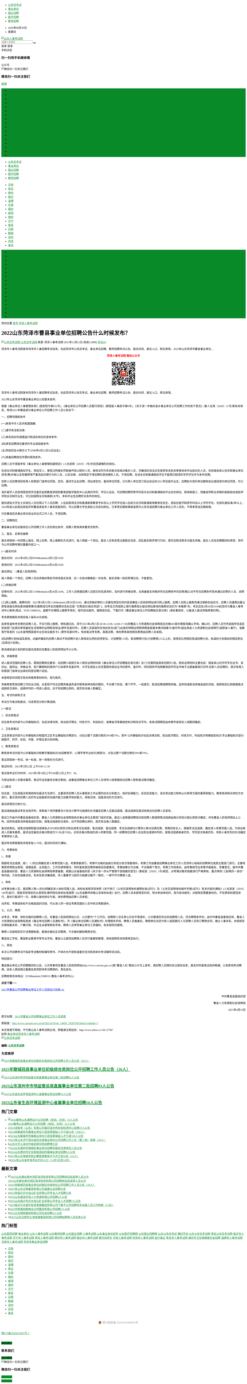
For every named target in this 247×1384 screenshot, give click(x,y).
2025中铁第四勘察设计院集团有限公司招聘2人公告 (39, 1209)
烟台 (10, 118)
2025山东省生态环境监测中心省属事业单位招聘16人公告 (51, 1102)
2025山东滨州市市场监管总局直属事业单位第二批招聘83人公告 (57, 1086)
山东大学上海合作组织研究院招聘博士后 (33, 1144)
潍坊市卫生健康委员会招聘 (204, 1237)
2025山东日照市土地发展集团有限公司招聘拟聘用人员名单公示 (48, 1217)
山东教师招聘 (57, 1233)
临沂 (10, 106)
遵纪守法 (182, 1233)
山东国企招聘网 (147, 1233)
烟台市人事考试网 (87, 1237)
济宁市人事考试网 (23, 1237)
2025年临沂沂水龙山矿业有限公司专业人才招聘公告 (40, 1193)
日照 (10, 139)
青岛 (10, 98)
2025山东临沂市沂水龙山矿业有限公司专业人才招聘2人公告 (45, 1201)
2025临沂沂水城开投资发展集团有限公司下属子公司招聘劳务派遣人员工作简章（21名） (61, 1205)
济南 (10, 94)
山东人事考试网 (39, 1233)
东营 (10, 114)
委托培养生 (105, 1237)
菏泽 (10, 151)
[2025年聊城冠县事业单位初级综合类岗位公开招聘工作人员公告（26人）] (123, 1061)
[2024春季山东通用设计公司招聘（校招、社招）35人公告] (127, 1120)
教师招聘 (13, 21)
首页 (10, 90)
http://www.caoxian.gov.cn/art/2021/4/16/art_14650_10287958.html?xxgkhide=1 (55, 1023)
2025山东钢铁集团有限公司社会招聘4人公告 (35, 1213)
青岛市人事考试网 (177, 1237)
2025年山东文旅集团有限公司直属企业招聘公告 (37, 1189)
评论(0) (102, 342)
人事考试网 (89, 1233)
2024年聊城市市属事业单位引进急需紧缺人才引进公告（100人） (47, 1132)
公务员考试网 (29, 342)
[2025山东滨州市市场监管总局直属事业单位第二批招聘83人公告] (123, 1077)
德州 (10, 102)
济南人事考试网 (122, 1237)
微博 (4, 84)
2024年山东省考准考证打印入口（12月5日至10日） (41, 1160)
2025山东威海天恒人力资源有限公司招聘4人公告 (38, 1197)
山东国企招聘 (74, 1233)
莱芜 (10, 155)
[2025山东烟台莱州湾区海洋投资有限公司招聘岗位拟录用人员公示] (127, 1177)
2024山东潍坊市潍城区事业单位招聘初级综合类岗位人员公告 (45, 1148)
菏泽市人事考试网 (29, 1034)
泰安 (10, 135)
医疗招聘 (13, 17)
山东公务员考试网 (199, 1233)
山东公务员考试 (167, 1233)
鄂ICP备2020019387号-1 (15, 1333)
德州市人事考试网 (65, 1237)
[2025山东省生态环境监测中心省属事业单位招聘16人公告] (123, 1094)
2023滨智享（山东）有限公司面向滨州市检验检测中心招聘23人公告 (49, 1128)
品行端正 (160, 1237)
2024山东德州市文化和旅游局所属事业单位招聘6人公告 (42, 1152)
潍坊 (10, 127)
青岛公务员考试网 (222, 1233)
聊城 (10, 143)
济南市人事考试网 (12, 1241)
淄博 (10, 110)
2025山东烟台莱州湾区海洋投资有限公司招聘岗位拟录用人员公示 (47, 1180)
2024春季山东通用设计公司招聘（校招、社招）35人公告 (41, 1123)
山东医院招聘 (9, 1233)
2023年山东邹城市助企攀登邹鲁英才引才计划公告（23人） (44, 1156)
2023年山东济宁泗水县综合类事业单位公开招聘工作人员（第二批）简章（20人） (57, 1140)
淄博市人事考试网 (232, 1237)
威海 (10, 123)
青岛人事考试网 (44, 1237)
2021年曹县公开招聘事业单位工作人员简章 (40, 1016)
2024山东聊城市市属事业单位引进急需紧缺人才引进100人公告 (46, 1136)
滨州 (10, 147)
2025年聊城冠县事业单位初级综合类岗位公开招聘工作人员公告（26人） (65, 1069)
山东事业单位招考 (107, 1233)
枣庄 (10, 272)
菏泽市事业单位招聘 (36, 1241)
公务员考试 (15, 5)
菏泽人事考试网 (28, 323)
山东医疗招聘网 (128, 1233)
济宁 (10, 131)
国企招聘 (13, 13)
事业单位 (13, 9)
